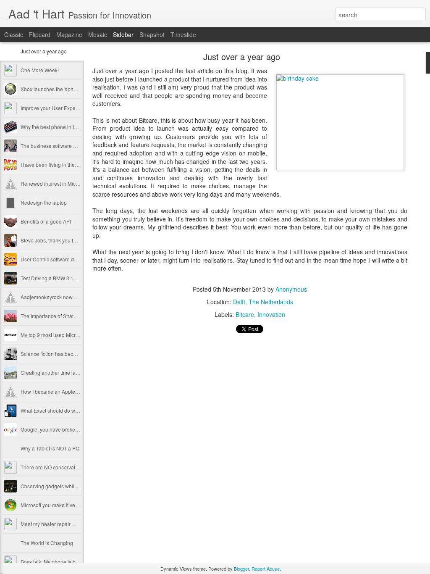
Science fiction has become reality (59, 353)
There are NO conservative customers (64, 467)
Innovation (271, 314)
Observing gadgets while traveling (59, 486)
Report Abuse (266, 568)
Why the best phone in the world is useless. (70, 126)
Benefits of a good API (46, 221)
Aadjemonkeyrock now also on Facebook (68, 296)
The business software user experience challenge (77, 145)
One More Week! (40, 70)
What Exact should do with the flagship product (74, 410)
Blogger (241, 568)
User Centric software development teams (68, 259)
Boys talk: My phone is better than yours (66, 561)
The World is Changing (47, 542)
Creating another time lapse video (59, 372)
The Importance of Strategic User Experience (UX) (77, 315)
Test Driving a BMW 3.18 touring (57, 278)
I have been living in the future (55, 164)
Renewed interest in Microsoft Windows (65, 183)
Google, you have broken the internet (63, 429)
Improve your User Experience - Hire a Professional (79, 107)
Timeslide (183, 34)
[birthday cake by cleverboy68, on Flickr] (340, 122)
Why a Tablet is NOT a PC (50, 448)
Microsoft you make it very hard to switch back (72, 504)
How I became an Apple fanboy (56, 391)
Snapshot (152, 34)
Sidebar (123, 34)
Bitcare (245, 314)
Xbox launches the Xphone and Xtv (61, 88)
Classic (13, 34)
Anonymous (291, 289)
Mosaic (97, 34)
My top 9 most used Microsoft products (64, 334)
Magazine (69, 34)
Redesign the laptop (44, 202)
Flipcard (39, 34)
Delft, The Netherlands (263, 302)
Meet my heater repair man (51, 523)
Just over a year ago (44, 51)
